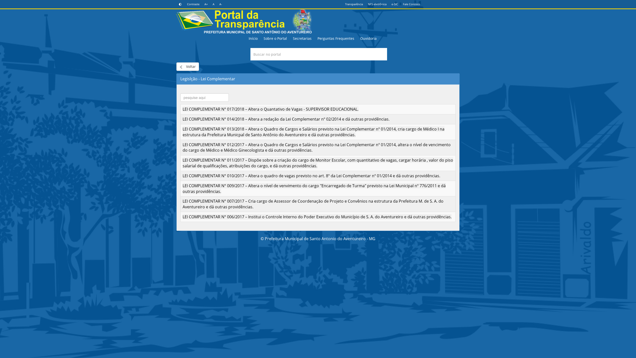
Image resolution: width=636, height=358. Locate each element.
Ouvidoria (368, 38)
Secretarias (302, 38)
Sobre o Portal (275, 38)
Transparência (354, 4)
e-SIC (395, 4)
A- (220, 4)
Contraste (193, 4)
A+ (206, 4)
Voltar (190, 66)
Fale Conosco (411, 4)
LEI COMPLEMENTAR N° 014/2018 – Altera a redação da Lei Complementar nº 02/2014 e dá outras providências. (286, 119)
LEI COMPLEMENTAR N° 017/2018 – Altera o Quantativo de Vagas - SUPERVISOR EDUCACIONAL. (270, 109)
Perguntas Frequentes (336, 38)
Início (253, 38)
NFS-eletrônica (377, 4)
